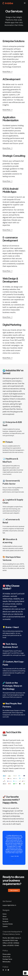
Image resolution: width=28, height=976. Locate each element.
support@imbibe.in (9, 907)
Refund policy (6, 963)
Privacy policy (7, 956)
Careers (5, 928)
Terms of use (6, 958)
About (4, 918)
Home (4, 915)
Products (5, 923)
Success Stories (8, 925)
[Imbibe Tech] (8, 3)
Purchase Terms (7, 961)
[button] (24, 3)
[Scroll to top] (25, 973)
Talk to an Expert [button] (14, 892)
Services (5, 920)
